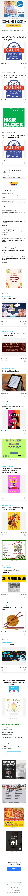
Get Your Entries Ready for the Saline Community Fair (13, 136)
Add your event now (14, 753)
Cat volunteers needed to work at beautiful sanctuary (14, 259)
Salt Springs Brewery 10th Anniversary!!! (13, 250)
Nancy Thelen (5, 63)
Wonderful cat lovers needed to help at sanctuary (13, 241)
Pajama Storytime (9, 298)
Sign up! (14, 687)
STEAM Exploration (9, 644)
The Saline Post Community (9, 191)
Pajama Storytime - (13, 195)
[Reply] (7, 67)
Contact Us (10, 885)
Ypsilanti (9, 238)
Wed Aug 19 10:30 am (8, 368)
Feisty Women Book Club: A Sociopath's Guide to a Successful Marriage (12, 470)
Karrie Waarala (5, 321)
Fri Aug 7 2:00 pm (7, 642)
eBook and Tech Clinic (10, 371)
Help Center (17, 885)
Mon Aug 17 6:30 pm (7, 404)
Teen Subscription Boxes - (13, 203)
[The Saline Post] (12, 21)
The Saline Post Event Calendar (11, 724)
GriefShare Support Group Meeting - (13, 222)
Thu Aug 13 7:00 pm (7, 466)
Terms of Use (10, 892)
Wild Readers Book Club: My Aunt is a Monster (12, 509)
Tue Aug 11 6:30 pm (7, 568)
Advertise (14, 869)
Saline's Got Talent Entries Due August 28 (14, 38)
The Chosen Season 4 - (13, 213)
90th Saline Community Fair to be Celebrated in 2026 (14, 76)
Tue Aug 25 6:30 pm (7, 296)
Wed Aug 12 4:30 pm (8, 505)
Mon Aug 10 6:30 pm (8, 605)
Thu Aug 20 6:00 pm (7, 331)
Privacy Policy (17, 892)
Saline (3, 34)
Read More (4, 197)
